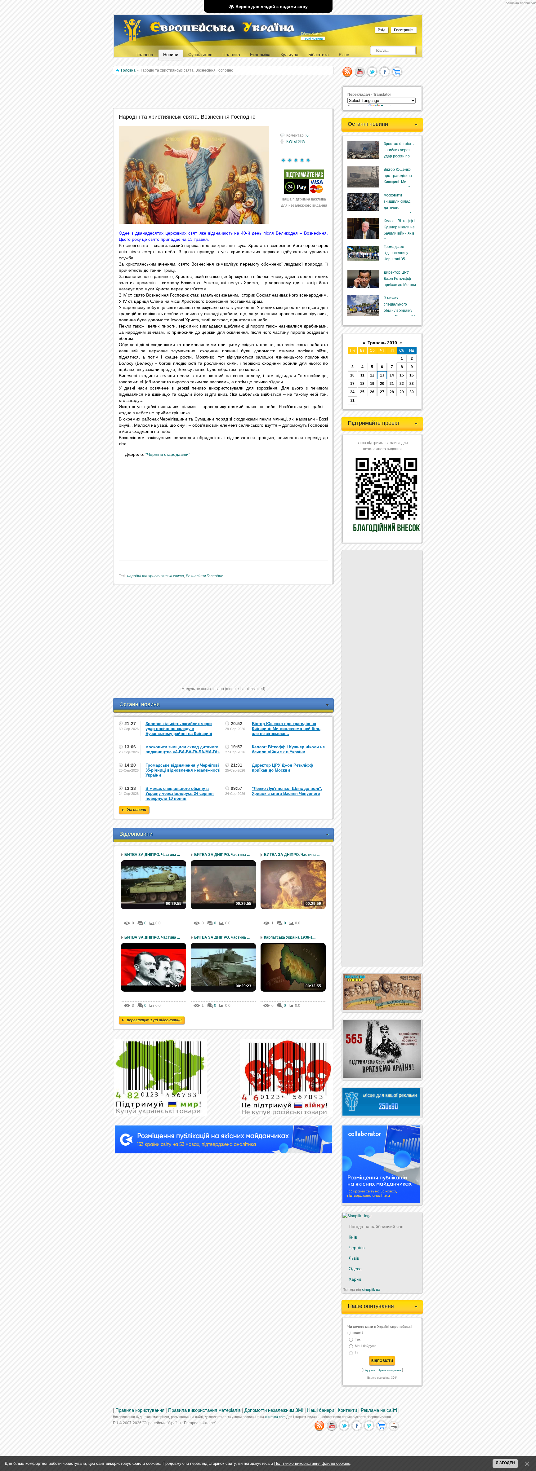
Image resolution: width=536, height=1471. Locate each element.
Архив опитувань (389, 1370)
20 (382, 383)
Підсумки (369, 1370)
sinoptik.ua (371, 1290)
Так (357, 1339)
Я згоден (505, 1463)
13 (382, 375)
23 (411, 383)
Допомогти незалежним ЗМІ (273, 1410)
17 (352, 383)
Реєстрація (403, 30)
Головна (128, 70)
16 (411, 375)
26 (372, 392)
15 (402, 375)
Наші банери (320, 1410)
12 (372, 375)
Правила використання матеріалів (204, 1410)
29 (402, 392)
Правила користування (139, 1410)
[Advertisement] (224, 92)
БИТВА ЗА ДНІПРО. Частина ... (152, 854)
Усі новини (136, 810)
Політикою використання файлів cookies (312, 1463)
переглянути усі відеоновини (154, 1020)
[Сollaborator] (223, 1152)
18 (362, 383)
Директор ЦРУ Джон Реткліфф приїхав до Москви (400, 278)
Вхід (381, 30)
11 (362, 375)
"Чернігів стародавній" (167, 454)
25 (362, 392)
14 (392, 375)
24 (352, 392)
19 (372, 383)
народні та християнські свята (155, 576)
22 (402, 383)
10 (352, 375)
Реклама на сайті (379, 1410)
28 (392, 392)
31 (352, 400)
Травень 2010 (382, 342)
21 (392, 383)
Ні (356, 1352)
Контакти (347, 1410)
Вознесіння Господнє (204, 576)
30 (411, 392)
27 (382, 392)
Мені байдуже (365, 1346)
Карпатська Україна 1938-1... (289, 937)
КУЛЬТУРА (295, 141)
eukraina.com (275, 1417)
